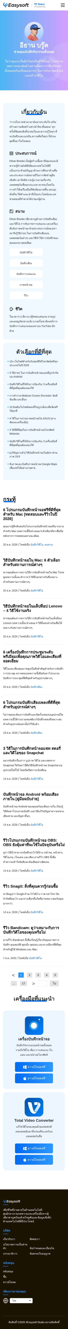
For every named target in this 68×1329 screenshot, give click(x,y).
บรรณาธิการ (10, 1253)
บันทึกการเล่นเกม (26, 274)
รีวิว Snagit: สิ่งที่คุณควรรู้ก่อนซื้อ (30, 886)
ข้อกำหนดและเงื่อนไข (42, 1248)
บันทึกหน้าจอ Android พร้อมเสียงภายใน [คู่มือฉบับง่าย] (31, 796)
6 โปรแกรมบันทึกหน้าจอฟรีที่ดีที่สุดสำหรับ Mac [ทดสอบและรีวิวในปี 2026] (32, 514)
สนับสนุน (8, 1271)
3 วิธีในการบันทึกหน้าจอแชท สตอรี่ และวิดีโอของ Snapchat (32, 750)
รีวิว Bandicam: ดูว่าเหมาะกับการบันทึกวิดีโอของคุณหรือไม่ (31, 930)
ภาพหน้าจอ (26, 284)
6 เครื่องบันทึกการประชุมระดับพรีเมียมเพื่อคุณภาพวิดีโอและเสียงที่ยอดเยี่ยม (32, 656)
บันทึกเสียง (26, 263)
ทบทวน (48, 544)
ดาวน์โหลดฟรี (36, 1067)
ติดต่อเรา (35, 1239)
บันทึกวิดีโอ (26, 252)
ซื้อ (4, 1276)
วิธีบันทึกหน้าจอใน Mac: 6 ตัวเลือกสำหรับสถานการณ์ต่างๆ (31, 562)
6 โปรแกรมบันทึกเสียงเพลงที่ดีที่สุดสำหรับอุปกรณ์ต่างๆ (31, 704)
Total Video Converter (34, 1120)
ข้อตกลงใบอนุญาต (40, 1253)
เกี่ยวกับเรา (9, 1239)
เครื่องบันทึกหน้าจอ (34, 1039)
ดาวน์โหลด (9, 1282)
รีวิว (26, 295)
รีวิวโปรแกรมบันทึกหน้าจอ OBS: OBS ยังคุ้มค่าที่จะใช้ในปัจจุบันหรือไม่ (34, 842)
